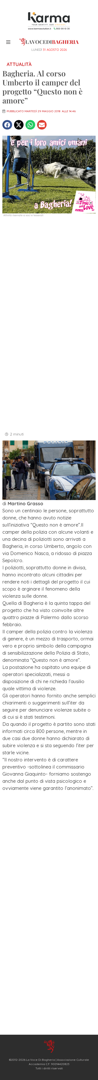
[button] (7, 125)
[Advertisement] (49, 273)
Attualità (19, 64)
